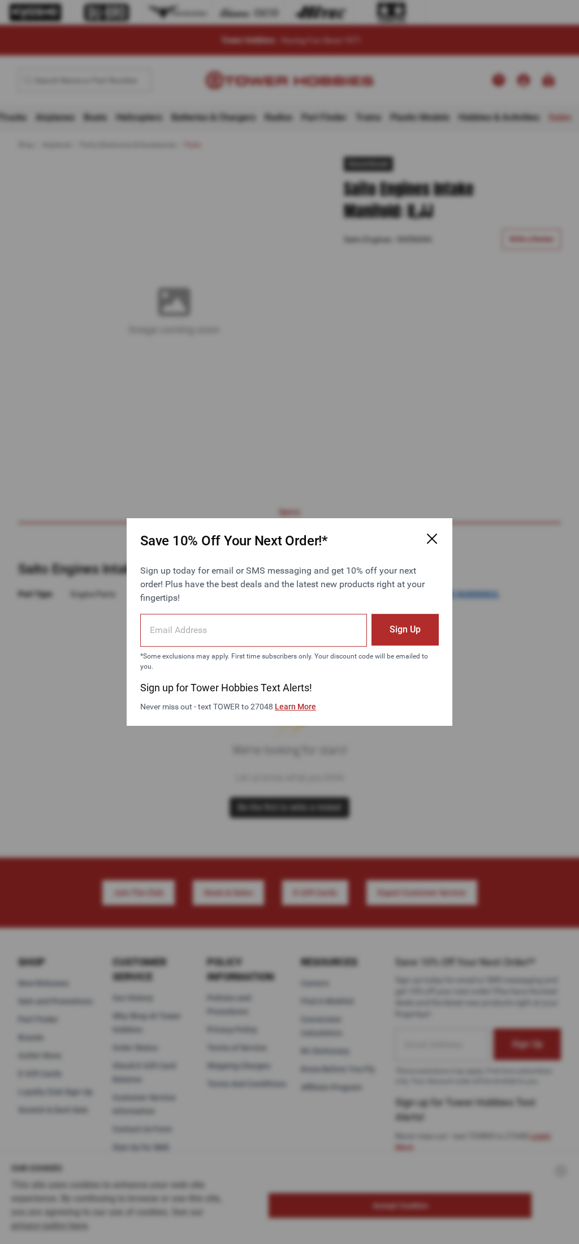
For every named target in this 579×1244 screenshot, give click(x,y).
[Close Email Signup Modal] (432, 538)
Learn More (295, 706)
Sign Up (405, 629)
